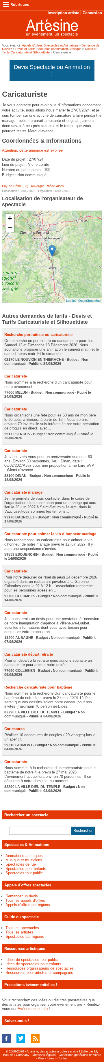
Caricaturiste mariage (23, 492)
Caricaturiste (15, 376)
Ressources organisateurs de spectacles (39, 968)
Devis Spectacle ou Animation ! (52, 70)
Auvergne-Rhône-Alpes (47, 186)
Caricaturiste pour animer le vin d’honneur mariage (50, 534)
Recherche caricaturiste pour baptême (38, 687)
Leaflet (71, 300)
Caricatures (14, 729)
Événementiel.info (33, 1009)
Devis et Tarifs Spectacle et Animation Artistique (48, 49)
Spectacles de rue (20, 864)
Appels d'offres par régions (27, 905)
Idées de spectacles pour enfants (33, 964)
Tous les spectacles (22, 928)
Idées (51, 1058)
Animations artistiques (24, 855)
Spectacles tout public (24, 873)
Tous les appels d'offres (25, 900)
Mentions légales (44, 1055)
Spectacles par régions (24, 936)
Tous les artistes (19, 932)
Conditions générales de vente (80, 1055)
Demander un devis (21, 896)
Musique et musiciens (23, 860)
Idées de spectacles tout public (31, 959)
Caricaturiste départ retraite (28, 654)
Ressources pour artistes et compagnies (39, 972)
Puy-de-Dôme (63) (15, 186)
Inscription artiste (63, 13)
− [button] (10, 227)
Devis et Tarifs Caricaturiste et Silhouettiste (49, 50)
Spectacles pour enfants (25, 868)
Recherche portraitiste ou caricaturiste (38, 334)
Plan (41, 1058)
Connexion (92, 13)
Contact (62, 1058)
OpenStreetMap (89, 300)
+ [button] (10, 218)
